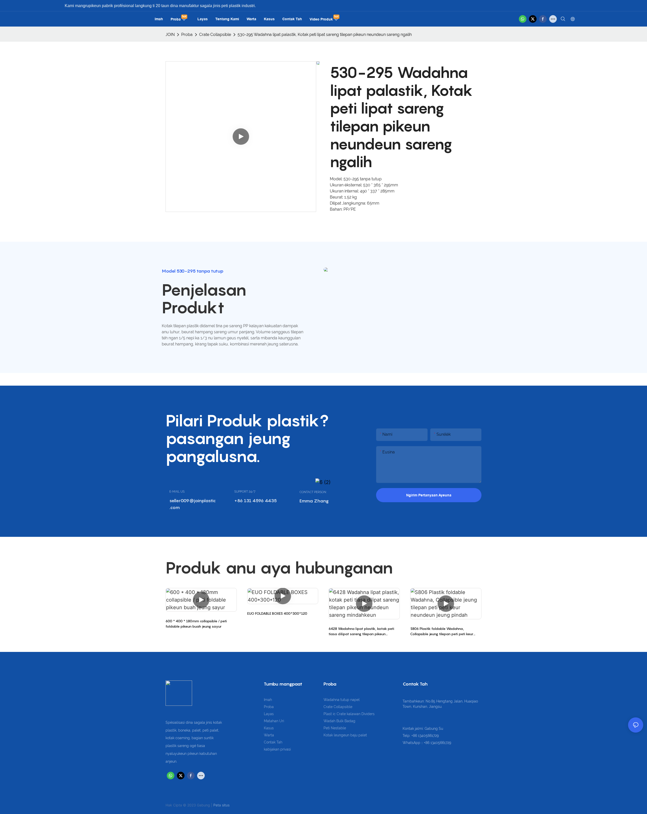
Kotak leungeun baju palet (345, 735)
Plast (328, 714)
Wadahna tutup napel (342, 700)
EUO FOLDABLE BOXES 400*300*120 (277, 613)
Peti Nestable (335, 728)
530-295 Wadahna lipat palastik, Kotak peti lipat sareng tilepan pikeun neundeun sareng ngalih (325, 34)
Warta (269, 735)
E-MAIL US (176, 491)
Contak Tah (273, 742)
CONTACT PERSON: (313, 492)
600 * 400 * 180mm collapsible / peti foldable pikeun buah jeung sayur (196, 623)
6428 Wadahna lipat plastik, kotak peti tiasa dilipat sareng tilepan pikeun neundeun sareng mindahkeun (361, 631)
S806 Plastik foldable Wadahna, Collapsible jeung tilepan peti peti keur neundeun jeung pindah (441, 631)
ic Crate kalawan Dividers (354, 714)
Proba (187, 34)
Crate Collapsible (215, 34)
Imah (268, 700)
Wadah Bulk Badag (339, 721)
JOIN (170, 34)
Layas (269, 714)
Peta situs (221, 805)
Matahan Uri (274, 721)
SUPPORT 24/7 (244, 491)
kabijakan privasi (277, 749)
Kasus (269, 728)
